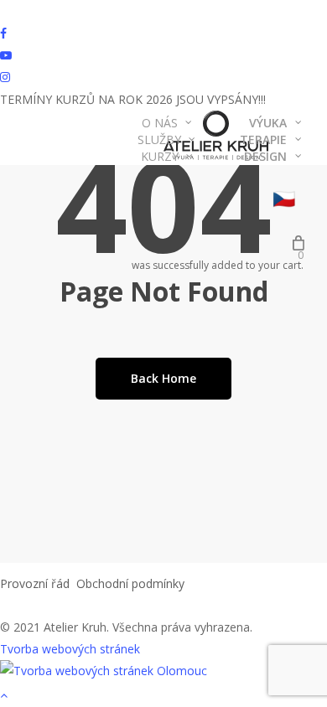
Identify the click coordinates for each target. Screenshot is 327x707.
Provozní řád (35, 583)
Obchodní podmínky (130, 583)
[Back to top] (163, 696)
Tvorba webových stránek (70, 649)
